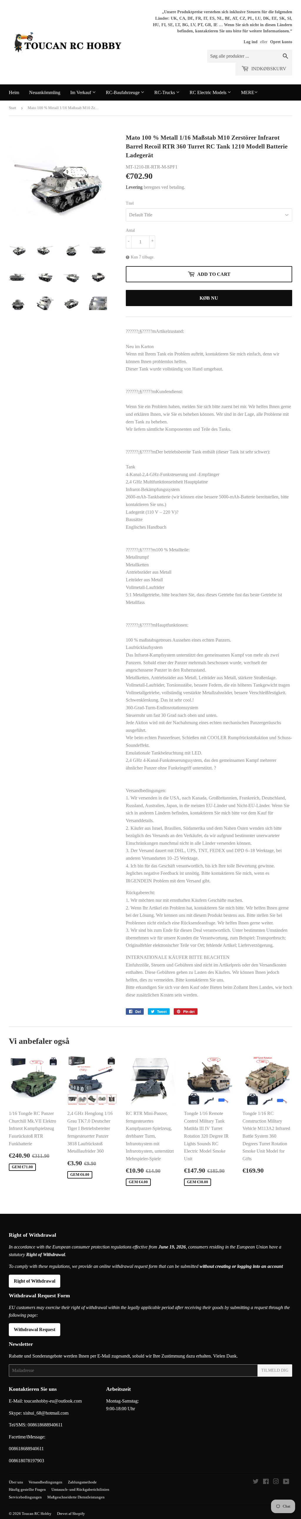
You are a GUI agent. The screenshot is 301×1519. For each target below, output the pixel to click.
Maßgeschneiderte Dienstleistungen (76, 1497)
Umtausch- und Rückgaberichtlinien (80, 1489)
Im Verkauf (81, 92)
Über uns (16, 1482)
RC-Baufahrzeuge (123, 92)
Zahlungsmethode (82, 1482)
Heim (14, 92)
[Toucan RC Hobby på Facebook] (266, 1482)
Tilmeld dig (274, 1370)
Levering (134, 187)
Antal (130, 230)
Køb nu (209, 298)
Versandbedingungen (45, 1482)
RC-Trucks (165, 92)
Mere (247, 92)
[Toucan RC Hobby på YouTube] (286, 1482)
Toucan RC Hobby (36, 1513)
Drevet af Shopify (71, 1513)
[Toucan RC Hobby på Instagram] (276, 1482)
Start (12, 108)
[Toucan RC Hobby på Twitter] (256, 1482)
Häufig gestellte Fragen (27, 1489)
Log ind (250, 42)
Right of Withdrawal (34, 1280)
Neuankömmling (44, 92)
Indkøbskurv (268, 68)
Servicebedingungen (25, 1497)
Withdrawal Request (34, 1329)
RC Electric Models (209, 92)
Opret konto (281, 42)
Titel (130, 203)
